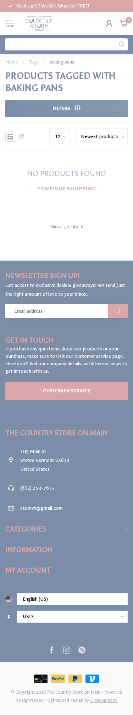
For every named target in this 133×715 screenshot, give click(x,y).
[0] (124, 23)
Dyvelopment (103, 700)
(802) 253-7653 (37, 488)
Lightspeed (33, 700)
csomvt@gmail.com (41, 508)
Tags (34, 62)
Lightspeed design (65, 700)
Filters (61, 108)
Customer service (66, 391)
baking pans (62, 62)
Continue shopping (66, 189)
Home (11, 62)
